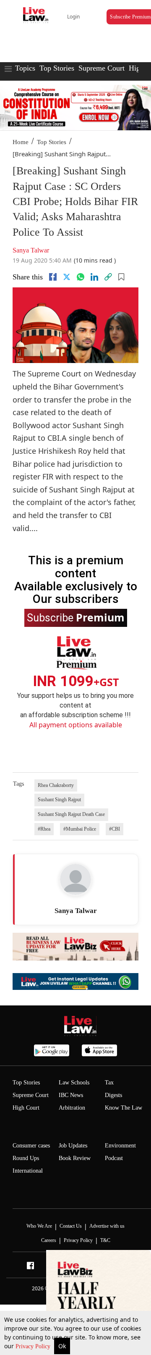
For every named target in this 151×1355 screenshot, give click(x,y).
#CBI (114, 829)
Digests (113, 1095)
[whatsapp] (80, 277)
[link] (108, 277)
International (28, 1171)
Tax (109, 1082)
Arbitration (72, 1108)
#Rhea (44, 829)
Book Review (75, 1158)
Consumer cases (31, 1145)
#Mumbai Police (79, 829)
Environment (120, 1145)
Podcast (114, 1158)
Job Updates (73, 1145)
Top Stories (56, 68)
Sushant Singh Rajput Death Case (71, 814)
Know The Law (123, 1108)
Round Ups (26, 1158)
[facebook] (53, 277)
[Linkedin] (94, 277)
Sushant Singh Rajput (59, 799)
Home (21, 142)
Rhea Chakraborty (56, 785)
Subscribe (76, 617)
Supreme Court (101, 68)
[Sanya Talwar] (75, 879)
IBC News (71, 1095)
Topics (25, 68)
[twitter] (66, 277)
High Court (26, 1108)
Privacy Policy (34, 1346)
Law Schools (74, 1082)
